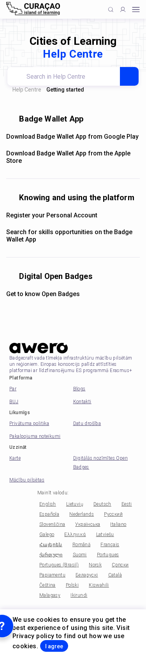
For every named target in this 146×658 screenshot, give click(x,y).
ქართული (51, 554)
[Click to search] (111, 10)
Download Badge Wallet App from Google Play (72, 136)
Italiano (118, 524)
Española (49, 514)
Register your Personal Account (51, 215)
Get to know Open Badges (43, 294)
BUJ (13, 401)
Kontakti (82, 401)
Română (81, 544)
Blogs (79, 389)
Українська (87, 524)
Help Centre (26, 89)
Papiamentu (52, 575)
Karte (15, 458)
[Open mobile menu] (136, 9)
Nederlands (81, 514)
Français (109, 544)
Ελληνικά (75, 534)
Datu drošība (87, 423)
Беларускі (87, 575)
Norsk (95, 565)
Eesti (126, 504)
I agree (54, 646)
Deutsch (102, 504)
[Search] (129, 76)
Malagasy (49, 595)
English (47, 504)
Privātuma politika (29, 423)
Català (115, 575)
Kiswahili (99, 585)
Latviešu (105, 534)
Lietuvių (74, 504)
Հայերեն (50, 544)
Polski (72, 585)
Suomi (80, 554)
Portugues (108, 554)
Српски (120, 565)
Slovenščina (52, 524)
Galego (46, 534)
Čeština (47, 585)
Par (12, 389)
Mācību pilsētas (26, 480)
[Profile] (123, 10)
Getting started (65, 89)
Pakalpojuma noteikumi (34, 436)
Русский (113, 514)
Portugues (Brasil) (59, 565)
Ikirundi (78, 595)
